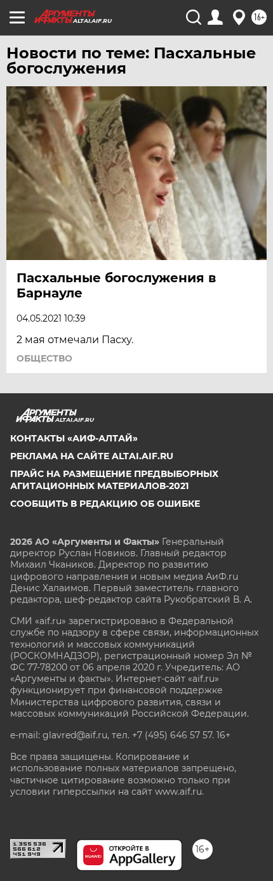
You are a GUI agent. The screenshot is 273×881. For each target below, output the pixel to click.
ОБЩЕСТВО (44, 358)
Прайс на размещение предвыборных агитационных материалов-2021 (114, 479)
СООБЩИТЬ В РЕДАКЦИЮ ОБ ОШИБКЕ (105, 503)
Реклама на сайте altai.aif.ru (91, 456)
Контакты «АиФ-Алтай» (74, 438)
